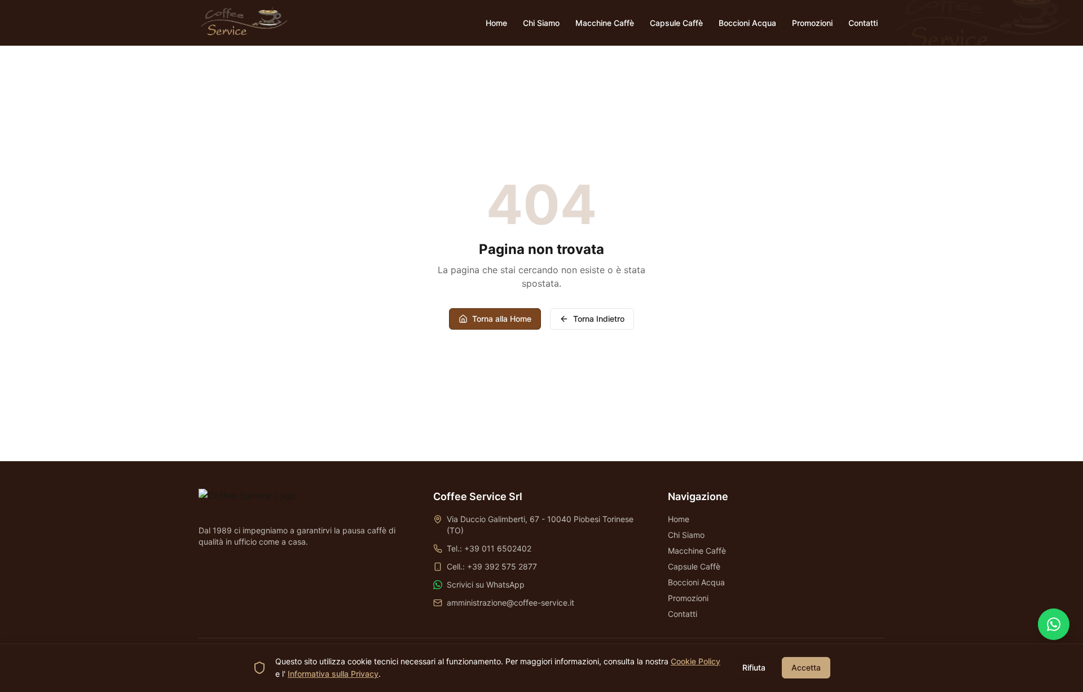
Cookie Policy (695, 661)
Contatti (682, 614)
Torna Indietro (598, 318)
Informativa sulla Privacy (333, 673)
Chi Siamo (686, 535)
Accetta (806, 667)
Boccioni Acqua (696, 582)
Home (678, 519)
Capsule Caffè (694, 566)
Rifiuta (753, 667)
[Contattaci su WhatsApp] (1053, 624)
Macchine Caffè (697, 550)
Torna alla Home (501, 318)
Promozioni (688, 598)
